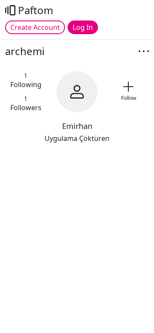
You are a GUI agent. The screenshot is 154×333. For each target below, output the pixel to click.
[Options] (144, 51)
